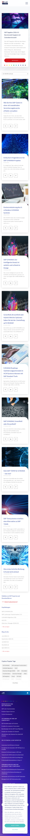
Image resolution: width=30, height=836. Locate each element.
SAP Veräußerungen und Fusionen (10, 723)
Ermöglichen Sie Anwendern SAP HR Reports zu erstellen (13, 748)
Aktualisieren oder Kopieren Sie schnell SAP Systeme (12, 735)
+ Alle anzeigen (5, 626)
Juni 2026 (5, 636)
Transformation (6, 673)
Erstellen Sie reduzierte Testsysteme (10, 726)
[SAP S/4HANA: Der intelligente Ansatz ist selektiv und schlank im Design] (15, 252)
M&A (25, 673)
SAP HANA (17, 684)
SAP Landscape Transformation (12, 614)
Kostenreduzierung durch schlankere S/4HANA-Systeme (13, 210)
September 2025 (7, 639)
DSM (4, 684)
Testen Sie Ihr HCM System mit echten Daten (13, 754)
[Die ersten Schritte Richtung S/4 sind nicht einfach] (15, 561)
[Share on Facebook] (16, 126)
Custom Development (7, 714)
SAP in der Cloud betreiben (8, 708)
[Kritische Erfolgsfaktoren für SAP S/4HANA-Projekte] (15, 150)
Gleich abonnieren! (11, 602)
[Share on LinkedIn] (10, 126)
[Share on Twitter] (5, 126)
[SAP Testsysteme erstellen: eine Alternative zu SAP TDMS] (15, 511)
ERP (12, 679)
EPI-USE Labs (6, 679)
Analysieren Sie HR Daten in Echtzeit (10, 745)
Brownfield (24, 671)
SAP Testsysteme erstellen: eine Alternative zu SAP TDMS (13, 521)
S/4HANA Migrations (9, 617)
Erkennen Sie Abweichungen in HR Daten (11, 752)
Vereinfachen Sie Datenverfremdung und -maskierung (12, 773)
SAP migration (6, 676)
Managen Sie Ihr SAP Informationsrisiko (11, 779)
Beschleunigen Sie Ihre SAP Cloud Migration (12, 728)
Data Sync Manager (17, 673)
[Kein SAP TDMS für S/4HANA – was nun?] (15, 463)
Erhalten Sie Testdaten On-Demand (10, 731)
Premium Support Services (8, 711)
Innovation (10, 684)
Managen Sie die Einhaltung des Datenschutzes (13, 769)
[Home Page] (5, 3)
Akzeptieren (15, 825)
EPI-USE (19, 676)
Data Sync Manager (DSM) (10, 623)
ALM (4, 620)
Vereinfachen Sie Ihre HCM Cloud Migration (12, 757)
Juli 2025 (5, 642)
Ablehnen (15, 829)
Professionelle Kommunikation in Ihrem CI (12, 760)
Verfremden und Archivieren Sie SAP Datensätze (13, 776)
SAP (18, 671)
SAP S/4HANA (7, 611)
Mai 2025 (5, 645)
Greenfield (18, 679)
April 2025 (5, 647)
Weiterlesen (15, 60)
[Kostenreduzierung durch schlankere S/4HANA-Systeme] (15, 200)
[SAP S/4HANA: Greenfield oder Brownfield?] (15, 414)
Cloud (13, 676)
